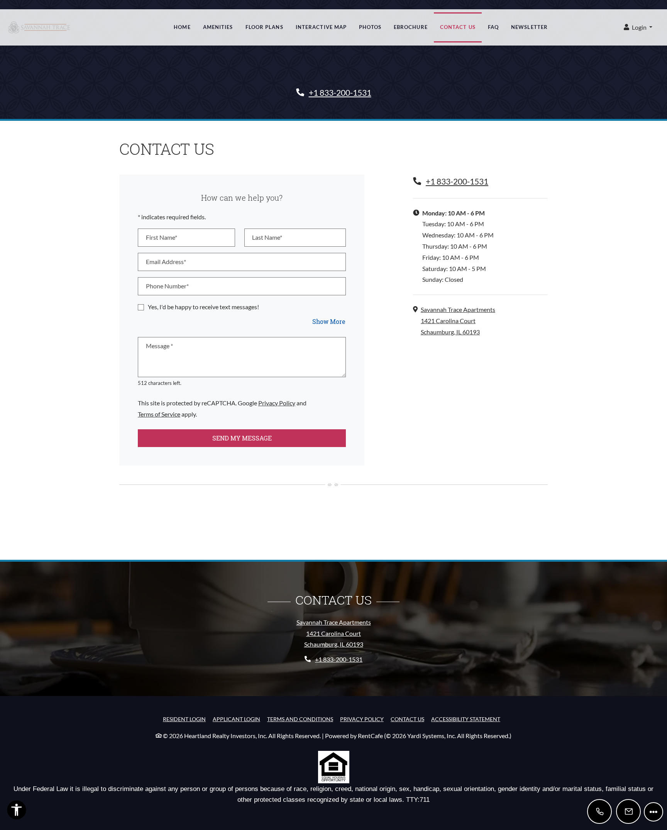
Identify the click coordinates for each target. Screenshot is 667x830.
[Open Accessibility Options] (16, 811)
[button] (638, 28)
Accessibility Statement (465, 718)
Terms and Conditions (300, 718)
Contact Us (458, 27)
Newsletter (529, 27)
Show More (329, 321)
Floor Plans (264, 27)
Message (159, 345)
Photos (370, 27)
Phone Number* (167, 286)
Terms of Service (159, 414)
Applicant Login (236, 718)
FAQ (493, 27)
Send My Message (242, 438)
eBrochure (411, 27)
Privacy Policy (276, 403)
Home (182, 27)
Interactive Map (321, 27)
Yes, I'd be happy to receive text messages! (203, 306)
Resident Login (184, 718)
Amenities (218, 27)
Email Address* (166, 261)
